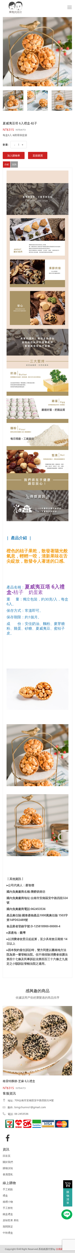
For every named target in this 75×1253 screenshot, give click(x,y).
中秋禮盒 (8, 1232)
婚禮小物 (8, 1201)
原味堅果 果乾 (11, 1220)
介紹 (6, 164)
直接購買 (38, 155)
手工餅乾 (8, 1208)
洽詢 (14, 164)
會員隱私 (8, 1174)
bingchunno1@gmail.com (30, 1107)
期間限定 (8, 1226)
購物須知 (8, 1168)
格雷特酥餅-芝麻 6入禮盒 (19, 1081)
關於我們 (8, 1162)
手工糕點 (8, 1189)
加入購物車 (13, 155)
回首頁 (6, 1156)
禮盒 (5, 1195)
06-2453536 (21, 1114)
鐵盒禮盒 (8, 1214)
